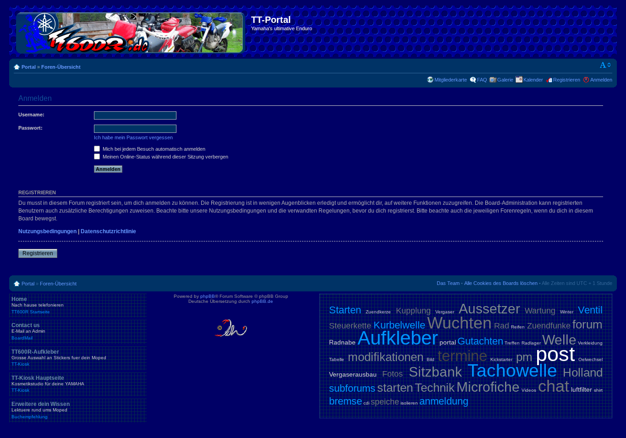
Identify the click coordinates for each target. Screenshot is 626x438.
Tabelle (336, 359)
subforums (352, 388)
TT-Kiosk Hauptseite (47, 384)
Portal (29, 67)
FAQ (482, 79)
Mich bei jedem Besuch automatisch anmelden (153, 149)
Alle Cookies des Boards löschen (501, 283)
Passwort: (30, 128)
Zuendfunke (549, 325)
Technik (435, 387)
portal (447, 342)
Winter (566, 311)
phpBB (207, 296)
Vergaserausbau (353, 374)
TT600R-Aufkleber (58, 358)
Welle (559, 339)
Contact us (28, 331)
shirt (598, 390)
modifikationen (385, 357)
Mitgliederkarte (450, 79)
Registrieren (566, 79)
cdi (366, 402)
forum (587, 324)
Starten (345, 310)
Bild (430, 359)
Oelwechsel (590, 359)
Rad (501, 325)
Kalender (533, 79)
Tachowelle (512, 370)
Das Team (448, 283)
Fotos (392, 373)
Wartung (540, 310)
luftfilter (581, 389)
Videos (529, 390)
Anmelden (601, 79)
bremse (345, 401)
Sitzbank (435, 371)
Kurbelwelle (399, 325)
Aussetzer (489, 308)
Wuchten (459, 322)
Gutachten (480, 341)
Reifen (518, 326)
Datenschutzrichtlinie (108, 231)
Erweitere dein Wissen (40, 410)
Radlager (531, 342)
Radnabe (342, 342)
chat (553, 386)
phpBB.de (262, 301)
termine (462, 355)
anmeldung (443, 401)
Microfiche (488, 386)
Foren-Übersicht (61, 67)
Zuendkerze (378, 311)
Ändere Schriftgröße (605, 65)
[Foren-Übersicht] (131, 31)
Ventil (590, 310)
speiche (385, 401)
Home (37, 305)
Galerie (505, 79)
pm (524, 357)
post (555, 354)
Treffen (512, 342)
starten (395, 387)
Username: (31, 114)
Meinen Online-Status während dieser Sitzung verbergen (164, 156)
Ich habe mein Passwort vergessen (133, 137)
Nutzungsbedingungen (47, 231)
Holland (583, 372)
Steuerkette (350, 325)
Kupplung (413, 310)
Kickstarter (501, 359)
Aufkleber (397, 338)
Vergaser (444, 311)
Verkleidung (590, 342)
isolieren (409, 402)
